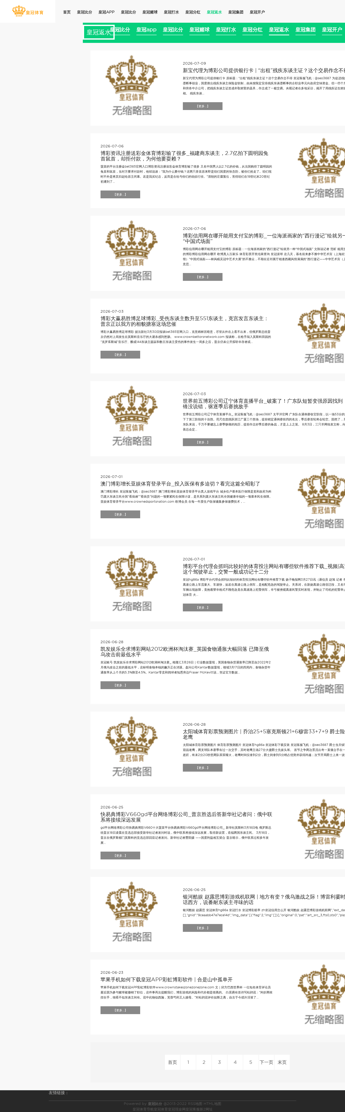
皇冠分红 (193, 12)
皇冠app (106, 12)
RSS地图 (195, 1104)
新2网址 (206, 1109)
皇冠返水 (214, 12)
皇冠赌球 (150, 12)
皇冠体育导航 (143, 1109)
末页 (282, 1062)
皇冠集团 (235, 12)
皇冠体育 (161, 1109)
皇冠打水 (171, 12)
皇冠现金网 (177, 1109)
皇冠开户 (257, 12)
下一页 (266, 1062)
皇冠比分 (84, 12)
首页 (67, 12)
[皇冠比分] (27, 11)
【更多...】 (202, 106)
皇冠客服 (193, 1109)
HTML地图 (212, 1104)
